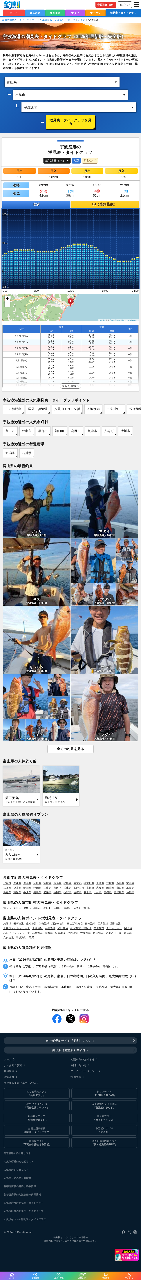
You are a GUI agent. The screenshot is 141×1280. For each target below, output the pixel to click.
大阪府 (57, 887)
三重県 (48, 887)
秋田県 (37, 883)
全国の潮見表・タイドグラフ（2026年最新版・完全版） (33, 20)
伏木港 (49, 932)
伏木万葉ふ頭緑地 (80, 928)
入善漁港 (44, 923)
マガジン (95, 13)
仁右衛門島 (13, 409)
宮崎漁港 (90, 923)
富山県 (71, 20)
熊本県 (88, 892)
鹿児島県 (119, 892)
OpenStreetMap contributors (124, 320)
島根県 (7, 892)
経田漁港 (62, 928)
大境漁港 (85, 932)
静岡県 (37, 887)
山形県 (57, 883)
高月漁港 (37, 932)
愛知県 (27, 887)
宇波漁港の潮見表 (21, 36)
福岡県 (57, 892)
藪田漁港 (98, 932)
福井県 (17, 887)
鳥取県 (130, 887)
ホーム (14, 13)
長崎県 (78, 892)
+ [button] (7, 298)
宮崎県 (108, 892)
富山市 (10, 431)
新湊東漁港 (58, 923)
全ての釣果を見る (70, 749)
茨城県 (110, 883)
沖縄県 (130, 892)
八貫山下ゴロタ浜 (67, 409)
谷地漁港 (93, 409)
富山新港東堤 (75, 923)
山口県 (120, 887)
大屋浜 (128, 932)
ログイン (125, 4)
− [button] (7, 304)
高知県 (17, 892)
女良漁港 (8, 937)
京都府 (90, 887)
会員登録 (106, 4)
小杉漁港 (73, 932)
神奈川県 (55, 13)
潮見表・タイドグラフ (123, 12)
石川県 (27, 453)
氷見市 (82, 20)
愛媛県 (48, 892)
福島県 (68, 883)
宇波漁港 (21, 937)
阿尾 (31, 937)
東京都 (78, 883)
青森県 (17, 883)
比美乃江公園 (114, 932)
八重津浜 (60, 932)
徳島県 (37, 892)
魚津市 (92, 431)
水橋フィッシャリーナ (16, 928)
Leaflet (102, 320)
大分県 (98, 892)
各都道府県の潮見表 (15, 1202)
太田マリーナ (114, 928)
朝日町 (59, 431)
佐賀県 (68, 892)
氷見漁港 (37, 928)
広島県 (100, 887)
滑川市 (125, 431)
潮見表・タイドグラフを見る (70, 122)
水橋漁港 (50, 928)
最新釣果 (35, 13)
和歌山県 (79, 887)
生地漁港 (31, 923)
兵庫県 (68, 887)
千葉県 (100, 883)
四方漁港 (103, 923)
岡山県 (110, 887)
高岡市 (76, 431)
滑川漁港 (115, 923)
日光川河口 (115, 409)
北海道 (7, 883)
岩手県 (27, 883)
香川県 (27, 892)
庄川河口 (99, 928)
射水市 (27, 431)
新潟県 (10, 453)
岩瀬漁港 (18, 923)
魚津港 (7, 923)
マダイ (75, 13)
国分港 (128, 928)
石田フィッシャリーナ (16, 932)
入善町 (109, 431)
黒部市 (43, 431)
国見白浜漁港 (38, 409)
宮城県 (48, 883)
